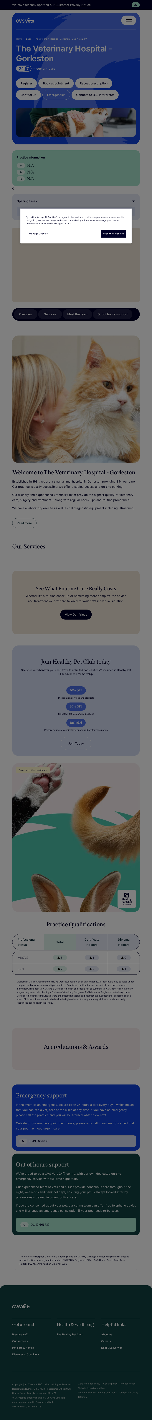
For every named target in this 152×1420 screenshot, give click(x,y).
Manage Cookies (38, 233)
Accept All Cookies (113, 233)
